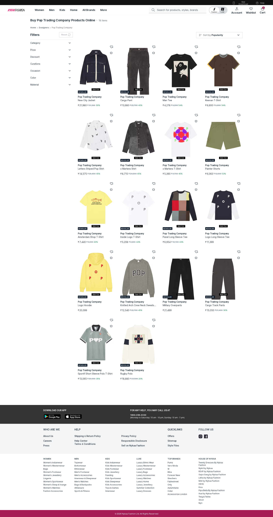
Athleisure (79, 488)
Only (170, 485)
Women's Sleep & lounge (54, 485)
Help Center (80, 440)
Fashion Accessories (53, 491)
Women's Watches (51, 488)
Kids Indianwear (112, 462)
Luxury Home (142, 481)
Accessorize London (177, 494)
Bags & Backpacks (83, 485)
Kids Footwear (112, 469)
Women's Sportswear (53, 481)
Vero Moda (173, 466)
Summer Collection (145, 488)
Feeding (109, 475)
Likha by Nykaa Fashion (209, 478)
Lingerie (47, 478)
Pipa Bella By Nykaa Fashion (212, 490)
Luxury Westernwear (146, 466)
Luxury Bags (142, 472)
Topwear (78, 462)
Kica (201, 487)
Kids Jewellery (112, 472)
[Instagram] (201, 436)
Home (33, 27)
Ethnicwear (79, 469)
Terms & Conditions (85, 444)
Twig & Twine (204, 497)
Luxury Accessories (145, 475)
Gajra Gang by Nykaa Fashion (212, 474)
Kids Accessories (113, 485)
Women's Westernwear (54, 466)
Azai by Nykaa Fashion (209, 493)
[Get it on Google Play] (52, 417)
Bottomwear (80, 466)
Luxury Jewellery (144, 485)
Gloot (201, 500)
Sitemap (172, 440)
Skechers (172, 478)
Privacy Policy (128, 436)
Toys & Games (112, 488)
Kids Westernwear (113, 466)
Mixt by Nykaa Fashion (209, 481)
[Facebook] (206, 436)
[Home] (16, 10)
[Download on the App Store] (73, 417)
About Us (48, 436)
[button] (218, 10)
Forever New (174, 475)
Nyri (200, 503)
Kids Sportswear (113, 478)
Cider (170, 491)
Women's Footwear (52, 472)
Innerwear (110, 491)
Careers (47, 440)
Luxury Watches (143, 478)
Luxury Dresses (143, 491)
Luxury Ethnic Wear (145, 462)
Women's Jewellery (52, 475)
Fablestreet (173, 481)
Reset (64, 34)
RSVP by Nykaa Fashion (210, 471)
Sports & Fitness (82, 491)
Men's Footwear (81, 472)
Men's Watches (81, 481)
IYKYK (201, 484)
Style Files (173, 445)
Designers (44, 27)
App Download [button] (243, 3)
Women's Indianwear (52, 462)
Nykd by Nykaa (206, 468)
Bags (45, 469)
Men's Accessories (83, 475)
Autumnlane (173, 488)
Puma (170, 462)
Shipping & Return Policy (87, 436)
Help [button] (262, 3)
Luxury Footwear (144, 469)
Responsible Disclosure (134, 440)
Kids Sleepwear (112, 481)
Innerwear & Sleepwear (85, 478)
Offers (171, 436)
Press (46, 445)
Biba (170, 472)
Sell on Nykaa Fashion (133, 445)
